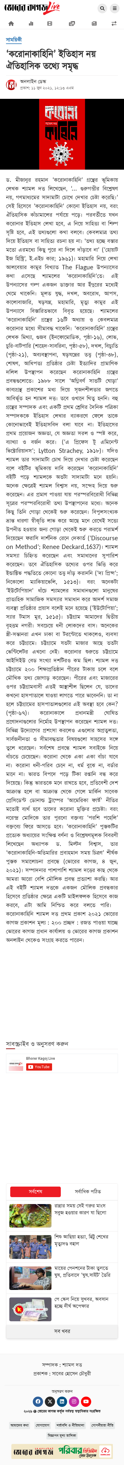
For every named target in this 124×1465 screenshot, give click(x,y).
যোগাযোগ (42, 1425)
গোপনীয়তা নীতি (102, 1425)
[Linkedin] (62, 1402)
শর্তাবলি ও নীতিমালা (70, 1425)
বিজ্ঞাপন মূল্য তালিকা (62, 1435)
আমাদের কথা (20, 1425)
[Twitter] (50, 1402)
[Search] (102, 8)
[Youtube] (86, 1402)
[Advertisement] (62, 988)
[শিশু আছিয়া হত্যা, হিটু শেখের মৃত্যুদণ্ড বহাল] (62, 1246)
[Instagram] (74, 1402)
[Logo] (32, 7)
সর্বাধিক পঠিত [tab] (88, 1191)
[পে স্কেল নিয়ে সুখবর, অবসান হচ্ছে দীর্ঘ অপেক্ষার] (62, 1309)
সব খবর (62, 1331)
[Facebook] (38, 1402)
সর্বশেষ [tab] (35, 1191)
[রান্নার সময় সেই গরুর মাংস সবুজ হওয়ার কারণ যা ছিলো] (62, 1215)
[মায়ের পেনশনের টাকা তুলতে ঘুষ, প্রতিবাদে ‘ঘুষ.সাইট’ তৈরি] (62, 1278)
